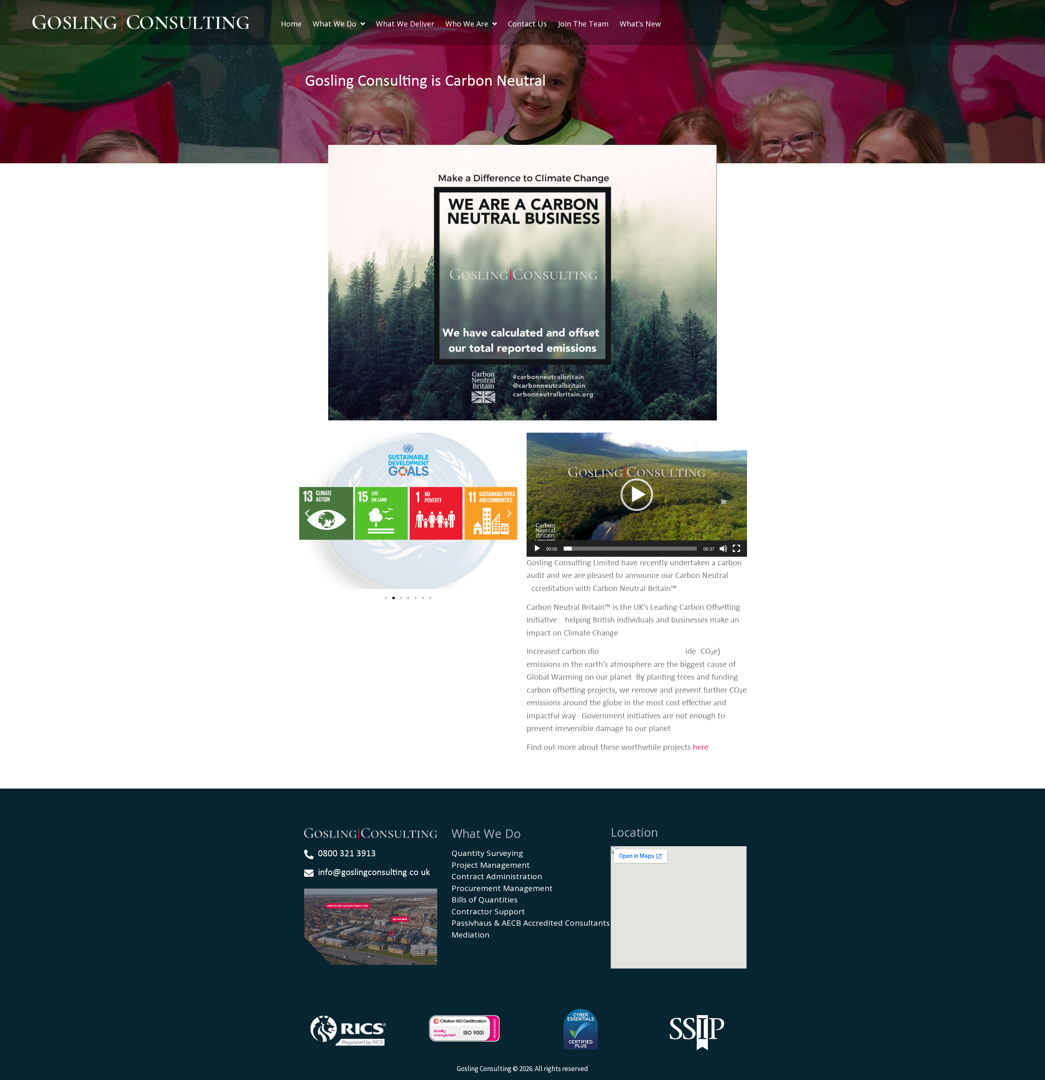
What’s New (640, 24)
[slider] (630, 549)
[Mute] (723, 548)
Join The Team (583, 24)
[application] (637, 495)
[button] (307, 513)
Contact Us (527, 24)
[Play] (537, 548)
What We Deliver (405, 24)
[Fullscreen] (736, 548)
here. (701, 747)
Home (291, 24)
